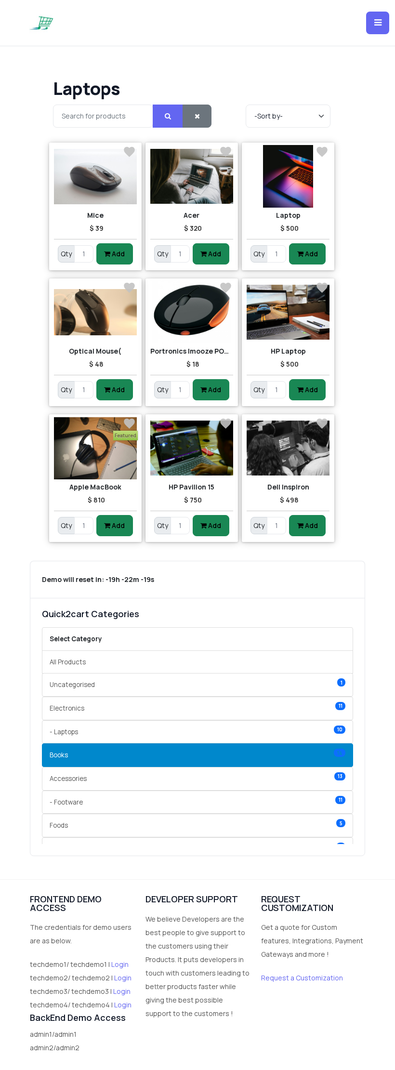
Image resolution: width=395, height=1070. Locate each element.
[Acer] (191, 176)
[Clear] (197, 116)
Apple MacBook (95, 486)
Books (196, 755)
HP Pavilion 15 (191, 486)
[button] (377, 23)
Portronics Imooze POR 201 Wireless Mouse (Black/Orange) (191, 351)
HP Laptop (288, 351)
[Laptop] (288, 176)
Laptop (288, 215)
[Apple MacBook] (95, 448)
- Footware (196, 801)
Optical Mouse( (95, 351)
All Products (68, 662)
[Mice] (95, 176)
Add (117, 253)
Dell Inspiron (288, 486)
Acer (191, 215)
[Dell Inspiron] (288, 448)
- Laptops (196, 731)
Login (120, 964)
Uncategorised (196, 684)
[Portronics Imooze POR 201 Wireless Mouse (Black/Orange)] (191, 312)
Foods (196, 825)
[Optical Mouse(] (95, 312)
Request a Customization (302, 977)
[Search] (168, 116)
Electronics (196, 707)
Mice (95, 215)
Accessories (196, 778)
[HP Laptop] (288, 312)
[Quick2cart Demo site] (41, 23)
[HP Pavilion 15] (191, 448)
